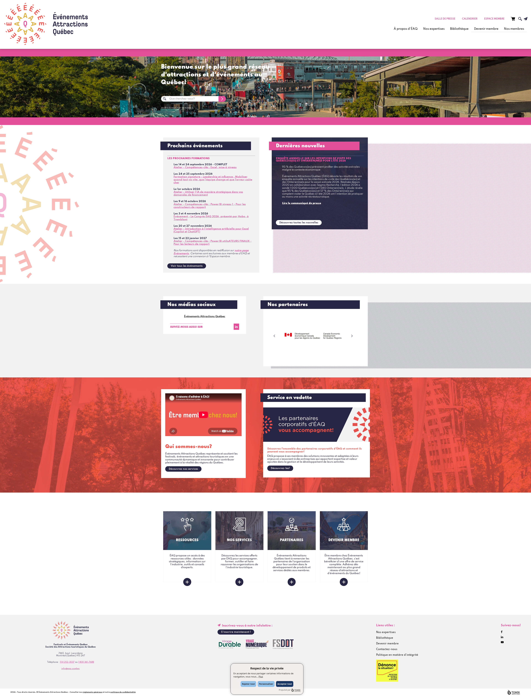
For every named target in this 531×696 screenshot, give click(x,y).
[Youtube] (502, 642)
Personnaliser (266, 683)
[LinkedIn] (236, 327)
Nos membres (514, 28)
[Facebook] (501, 632)
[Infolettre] (523, 19)
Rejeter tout (248, 683)
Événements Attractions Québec (204, 316)
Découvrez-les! (280, 468)
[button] (274, 336)
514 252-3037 (67, 662)
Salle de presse (445, 19)
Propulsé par (285, 690)
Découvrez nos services (183, 469)
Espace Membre (494, 19)
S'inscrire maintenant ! (236, 632)
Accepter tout (284, 683)
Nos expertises (434, 28)
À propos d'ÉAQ (406, 28)
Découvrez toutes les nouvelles (298, 222)
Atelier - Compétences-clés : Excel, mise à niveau (205, 167)
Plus (261, 676)
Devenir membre (486, 28)
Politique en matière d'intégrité (397, 655)
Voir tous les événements (187, 266)
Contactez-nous (386, 649)
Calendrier (469, 19)
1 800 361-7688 (86, 662)
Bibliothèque (459, 28)
